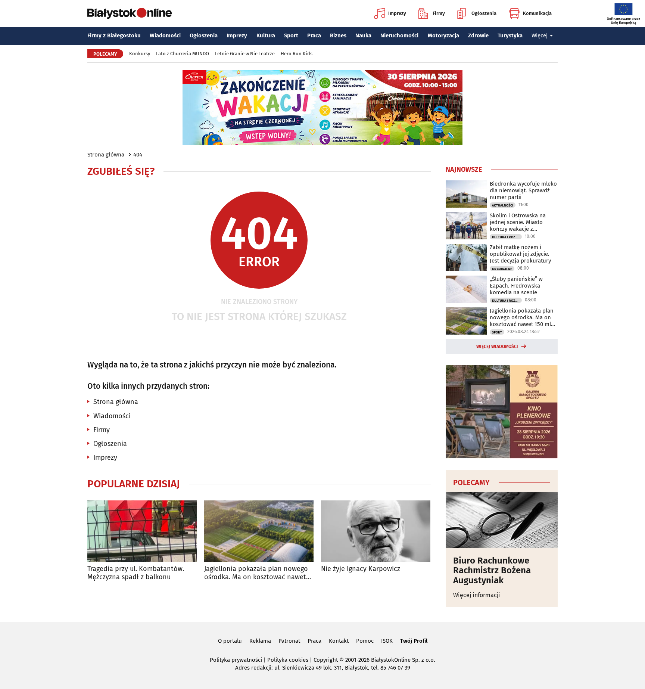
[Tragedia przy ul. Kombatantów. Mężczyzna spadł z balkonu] (142, 531)
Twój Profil (413, 640)
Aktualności (502, 205)
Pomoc (365, 640)
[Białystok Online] (129, 13)
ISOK (387, 640)
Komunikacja (537, 13)
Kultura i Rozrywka (507, 237)
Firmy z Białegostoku (114, 35)
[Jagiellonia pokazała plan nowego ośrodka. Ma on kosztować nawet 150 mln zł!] (259, 531)
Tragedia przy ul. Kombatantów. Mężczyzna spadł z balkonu (135, 573)
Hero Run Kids (296, 53)
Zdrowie (478, 35)
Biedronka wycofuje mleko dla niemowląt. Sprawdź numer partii (523, 190)
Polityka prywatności (236, 660)
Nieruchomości (399, 35)
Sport (291, 35)
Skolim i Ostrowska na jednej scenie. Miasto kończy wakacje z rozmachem (518, 222)
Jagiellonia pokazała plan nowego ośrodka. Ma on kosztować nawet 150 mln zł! (256, 573)
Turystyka (510, 35)
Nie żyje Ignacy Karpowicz (360, 569)
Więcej (540, 35)
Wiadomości (165, 35)
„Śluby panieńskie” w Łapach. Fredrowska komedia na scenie (516, 286)
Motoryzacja (443, 35)
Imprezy (397, 13)
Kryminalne (502, 269)
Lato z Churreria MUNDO (182, 53)
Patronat (289, 640)
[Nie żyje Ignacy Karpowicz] (375, 531)
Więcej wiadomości (497, 346)
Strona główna (105, 154)
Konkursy (139, 53)
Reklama (260, 640)
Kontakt (339, 640)
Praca (314, 35)
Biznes (338, 35)
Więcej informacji (476, 595)
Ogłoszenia (483, 13)
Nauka (363, 35)
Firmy (439, 13)
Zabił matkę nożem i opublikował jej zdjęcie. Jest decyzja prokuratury (520, 254)
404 (137, 154)
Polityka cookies (287, 660)
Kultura (265, 35)
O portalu (230, 640)
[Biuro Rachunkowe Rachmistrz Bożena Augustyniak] (502, 520)
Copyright (326, 660)
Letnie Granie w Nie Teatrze (245, 53)
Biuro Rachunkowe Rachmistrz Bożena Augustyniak (492, 570)
